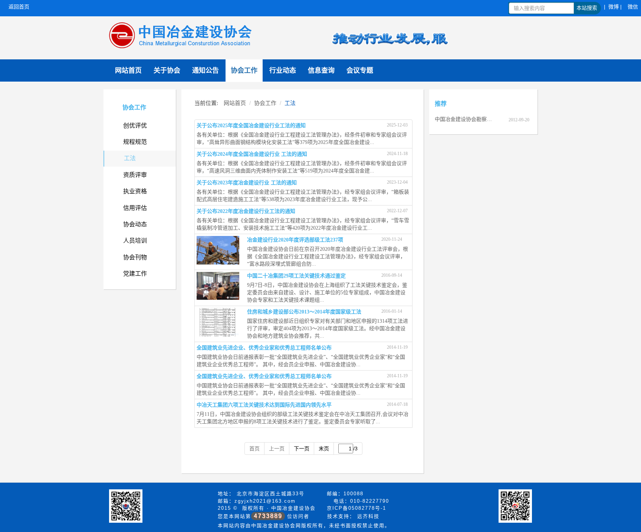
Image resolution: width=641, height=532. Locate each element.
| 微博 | (613, 7)
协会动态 (135, 224)
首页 (254, 448)
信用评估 (135, 208)
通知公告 (205, 70)
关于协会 (167, 70)
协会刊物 (135, 257)
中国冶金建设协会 (293, 508)
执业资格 (135, 191)
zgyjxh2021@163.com (265, 501)
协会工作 (244, 70)
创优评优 (135, 125)
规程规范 (135, 142)
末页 (324, 448)
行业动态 (282, 70)
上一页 (277, 448)
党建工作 (135, 273)
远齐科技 (368, 516)
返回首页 (19, 7)
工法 (130, 158)
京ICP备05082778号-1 (356, 508)
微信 (633, 7)
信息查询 (321, 70)
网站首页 (128, 70)
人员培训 (135, 240)
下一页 (301, 448)
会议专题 (359, 70)
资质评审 (135, 175)
